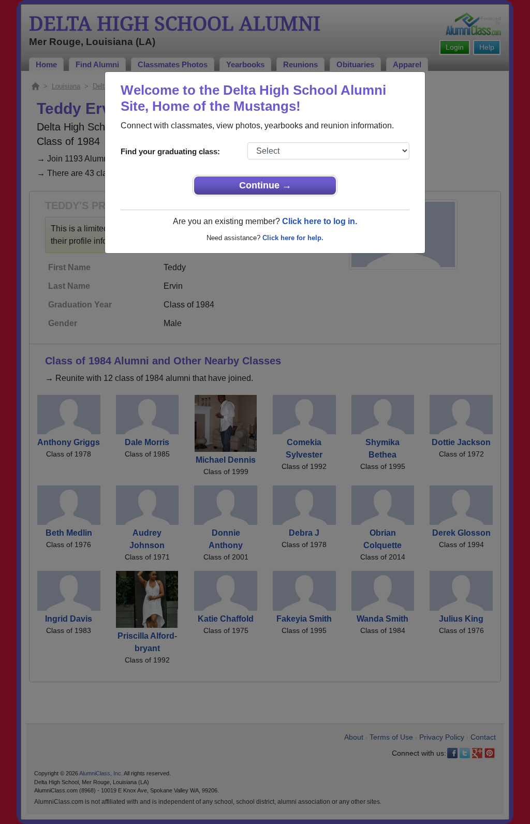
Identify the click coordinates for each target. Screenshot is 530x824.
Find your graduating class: (170, 151)
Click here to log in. (319, 221)
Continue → (265, 185)
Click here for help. (292, 238)
